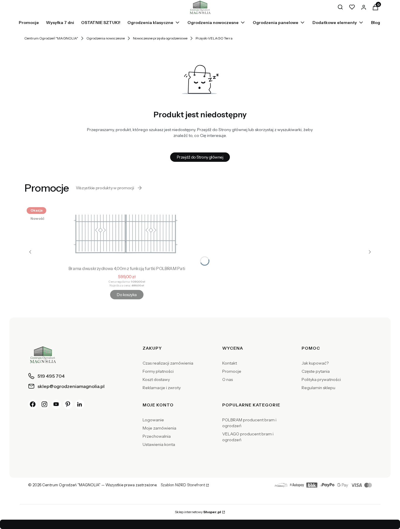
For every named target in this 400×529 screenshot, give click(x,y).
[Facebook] (32, 404)
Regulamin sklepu (318, 387)
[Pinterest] (68, 404)
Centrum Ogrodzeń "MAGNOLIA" (51, 38)
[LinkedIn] (79, 404)
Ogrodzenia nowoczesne (105, 38)
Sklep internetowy (198, 512)
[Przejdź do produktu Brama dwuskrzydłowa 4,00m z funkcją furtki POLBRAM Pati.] (126, 234)
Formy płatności (158, 371)
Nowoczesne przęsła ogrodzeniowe (160, 38)
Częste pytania (316, 371)
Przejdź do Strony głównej (200, 157)
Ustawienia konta (159, 444)
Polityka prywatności (321, 379)
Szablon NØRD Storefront (183, 485)
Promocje (231, 371)
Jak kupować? (315, 363)
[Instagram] (44, 404)
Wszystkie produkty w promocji (105, 187)
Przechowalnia (157, 436)
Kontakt (229, 363)
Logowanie (153, 419)
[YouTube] (56, 404)
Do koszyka (126, 294)
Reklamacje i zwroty (162, 387)
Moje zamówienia (159, 428)
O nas (227, 379)
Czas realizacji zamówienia (168, 363)
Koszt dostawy (156, 379)
